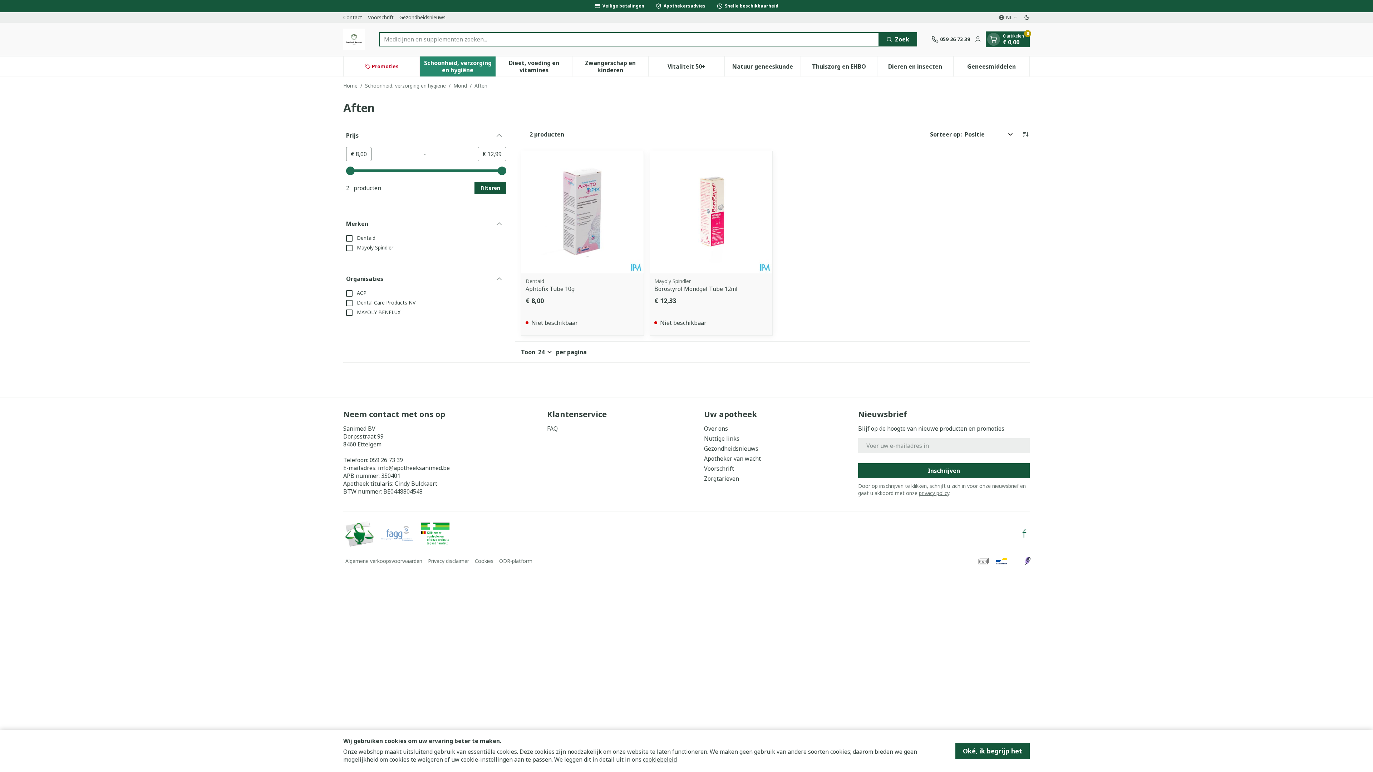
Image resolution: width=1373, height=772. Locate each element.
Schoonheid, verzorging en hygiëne (405, 85)
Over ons (716, 428)
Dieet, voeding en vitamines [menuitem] (540, 66)
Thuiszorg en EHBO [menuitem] (844, 68)
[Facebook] (1024, 533)
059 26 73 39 (386, 460)
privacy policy (934, 493)
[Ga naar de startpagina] (354, 39)
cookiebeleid (660, 759)
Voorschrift (381, 17)
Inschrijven (944, 471)
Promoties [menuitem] (385, 66)
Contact (352, 17)
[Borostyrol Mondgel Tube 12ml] (711, 212)
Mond (460, 85)
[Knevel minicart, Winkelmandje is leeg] (993, 39)
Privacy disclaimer (448, 561)
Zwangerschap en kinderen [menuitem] (616, 66)
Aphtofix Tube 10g (550, 289)
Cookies (484, 561)
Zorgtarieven (721, 478)
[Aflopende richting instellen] (1025, 134)
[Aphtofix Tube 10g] (582, 212)
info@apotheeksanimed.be (414, 468)
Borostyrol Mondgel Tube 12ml (696, 289)
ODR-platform (515, 561)
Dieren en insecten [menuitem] (920, 68)
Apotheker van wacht (732, 458)
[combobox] (629, 39)
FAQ (552, 428)
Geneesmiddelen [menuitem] (998, 68)
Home (350, 85)
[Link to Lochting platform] (1027, 561)
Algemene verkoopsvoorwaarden (383, 561)
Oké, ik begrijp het (992, 751)
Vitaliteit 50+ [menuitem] (696, 68)
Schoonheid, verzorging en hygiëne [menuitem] (460, 66)
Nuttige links (721, 438)
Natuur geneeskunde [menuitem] (766, 68)
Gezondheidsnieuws (422, 17)
